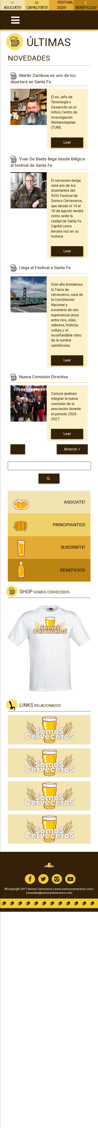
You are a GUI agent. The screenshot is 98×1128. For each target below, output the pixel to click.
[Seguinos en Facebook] (30, 879)
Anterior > (72, 449)
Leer (67, 144)
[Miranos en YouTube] (70, 879)
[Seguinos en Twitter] (43, 879)
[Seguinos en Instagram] (57, 879)
